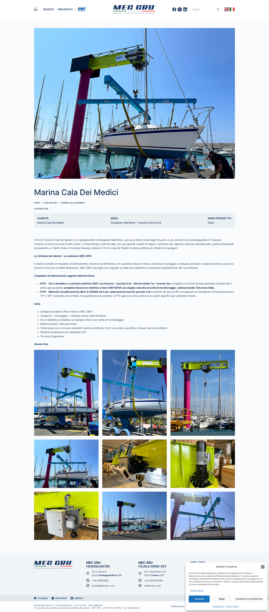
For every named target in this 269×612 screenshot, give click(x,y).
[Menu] (36, 9)
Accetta (199, 598)
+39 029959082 (100, 580)
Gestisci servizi (196, 590)
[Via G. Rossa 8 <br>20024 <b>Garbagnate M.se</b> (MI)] (87, 573)
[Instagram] (180, 9)
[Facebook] (174, 9)
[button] (262, 566)
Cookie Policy (219, 606)
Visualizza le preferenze (249, 598)
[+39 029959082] (87, 580)
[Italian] (232, 9)
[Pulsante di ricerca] (218, 9)
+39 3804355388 (153, 580)
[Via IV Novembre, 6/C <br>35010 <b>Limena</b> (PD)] (140, 573)
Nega (222, 598)
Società (48, 9)
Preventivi (65, 9)
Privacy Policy (232, 606)
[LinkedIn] (185, 9)
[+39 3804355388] (140, 580)
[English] (227, 9)
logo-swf (82, 9)
